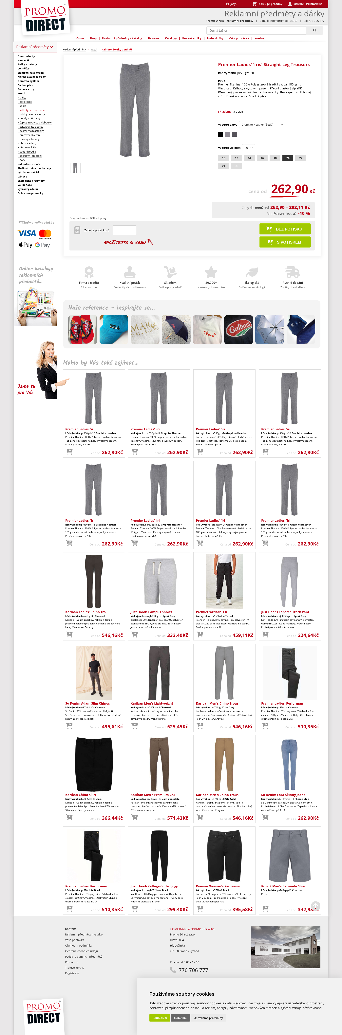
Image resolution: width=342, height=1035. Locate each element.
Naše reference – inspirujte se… (111, 308)
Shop (93, 38)
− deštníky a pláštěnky (31, 131)
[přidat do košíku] (69, 452)
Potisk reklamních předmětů (84, 956)
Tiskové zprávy (74, 968)
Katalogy (171, 38)
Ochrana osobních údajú (81, 951)
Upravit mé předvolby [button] (208, 1018)
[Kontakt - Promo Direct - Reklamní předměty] (285, 967)
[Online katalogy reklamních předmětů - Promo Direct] (38, 325)
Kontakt (260, 38)
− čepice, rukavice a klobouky (35, 122)
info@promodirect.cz (283, 21)
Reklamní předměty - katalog (122, 38)
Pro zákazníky (191, 38)
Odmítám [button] (180, 1018)
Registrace (72, 973)
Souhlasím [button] (160, 1018)
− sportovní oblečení (30, 155)
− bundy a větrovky (29, 118)
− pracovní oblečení (29, 135)
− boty (21, 160)
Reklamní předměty (33, 46)
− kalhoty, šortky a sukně (32, 110)
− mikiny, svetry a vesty (31, 114)
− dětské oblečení (28, 147)
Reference (72, 962)
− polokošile (25, 101)
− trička (22, 97)
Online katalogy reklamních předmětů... (36, 275)
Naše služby (215, 38)
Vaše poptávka (239, 38)
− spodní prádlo (27, 151)
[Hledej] (314, 30)
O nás (80, 38)
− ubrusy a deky (27, 143)
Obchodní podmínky (78, 945)
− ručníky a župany (29, 139)
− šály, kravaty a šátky (30, 126)
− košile (22, 106)
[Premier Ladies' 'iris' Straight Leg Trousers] (136, 159)
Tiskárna (153, 38)
